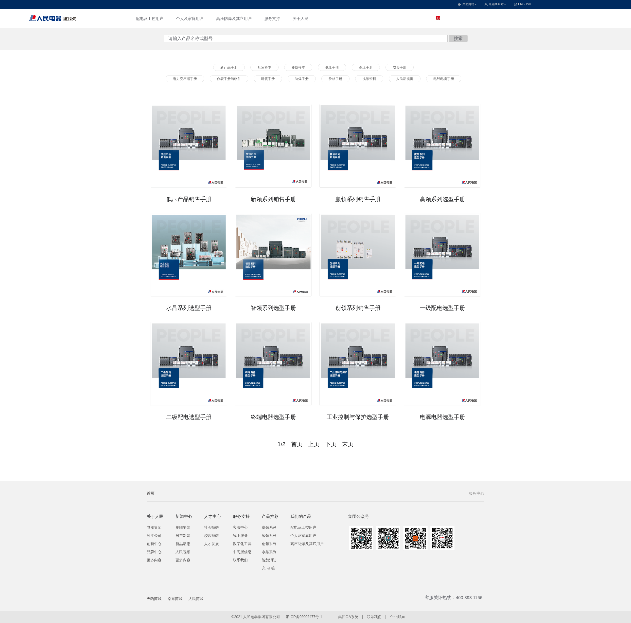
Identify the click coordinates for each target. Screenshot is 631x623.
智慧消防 (269, 560)
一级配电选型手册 (442, 308)
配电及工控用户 (149, 18)
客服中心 (240, 527)
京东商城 (175, 599)
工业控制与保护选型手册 (358, 417)
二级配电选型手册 (188, 417)
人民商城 (196, 599)
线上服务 (240, 536)
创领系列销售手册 (358, 308)
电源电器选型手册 (442, 417)
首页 (151, 493)
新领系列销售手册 (273, 199)
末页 (347, 444)
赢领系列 (269, 527)
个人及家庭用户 (190, 18)
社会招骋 (211, 527)
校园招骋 (211, 536)
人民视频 (182, 552)
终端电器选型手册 (273, 417)
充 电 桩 (268, 568)
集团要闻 (182, 527)
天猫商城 (154, 599)
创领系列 (269, 544)
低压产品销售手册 (188, 199)
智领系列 (269, 536)
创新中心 (154, 544)
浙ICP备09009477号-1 (304, 617)
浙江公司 (154, 536)
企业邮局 (397, 617)
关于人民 (300, 18)
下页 (330, 444)
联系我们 (240, 560)
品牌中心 (154, 552)
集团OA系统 (348, 617)
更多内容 (154, 560)
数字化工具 (242, 544)
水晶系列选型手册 (188, 308)
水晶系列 (269, 552)
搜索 (458, 38)
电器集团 (154, 527)
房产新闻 (182, 536)
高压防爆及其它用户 (234, 18)
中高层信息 (242, 552)
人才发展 (211, 544)
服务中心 (476, 493)
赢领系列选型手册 (442, 199)
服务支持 (272, 18)
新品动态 (182, 544)
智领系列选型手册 (273, 308)
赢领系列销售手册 (358, 199)
